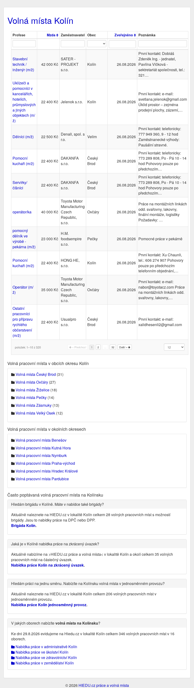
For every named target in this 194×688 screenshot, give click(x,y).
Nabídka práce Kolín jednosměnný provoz (48, 604)
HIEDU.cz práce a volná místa (104, 685)
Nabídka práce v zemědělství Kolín (44, 663)
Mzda (51, 35)
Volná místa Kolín (40, 20)
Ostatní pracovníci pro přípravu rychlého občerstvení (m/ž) (23, 322)
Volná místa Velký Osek (35, 413)
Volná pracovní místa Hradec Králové (47, 471)
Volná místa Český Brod (36, 374)
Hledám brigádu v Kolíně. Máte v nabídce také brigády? (57, 504)
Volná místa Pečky (31, 397)
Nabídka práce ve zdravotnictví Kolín (46, 657)
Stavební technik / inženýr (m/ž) (23, 64)
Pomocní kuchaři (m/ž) (23, 160)
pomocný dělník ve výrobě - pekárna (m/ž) (24, 238)
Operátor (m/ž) (23, 289)
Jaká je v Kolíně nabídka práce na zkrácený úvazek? (55, 544)
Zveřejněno (124, 35)
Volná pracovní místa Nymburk (41, 455)
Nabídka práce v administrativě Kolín (46, 646)
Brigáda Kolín (23, 525)
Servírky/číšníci (20, 185)
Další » (123, 347)
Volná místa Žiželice (32, 390)
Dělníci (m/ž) (23, 136)
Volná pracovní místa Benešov (41, 440)
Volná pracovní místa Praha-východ (45, 463)
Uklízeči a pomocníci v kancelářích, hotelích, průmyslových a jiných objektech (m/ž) (24, 101)
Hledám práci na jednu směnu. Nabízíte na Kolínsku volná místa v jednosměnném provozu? (88, 583)
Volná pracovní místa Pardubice (42, 478)
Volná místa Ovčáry (32, 382)
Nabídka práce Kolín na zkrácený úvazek (47, 565)
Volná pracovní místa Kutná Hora (43, 448)
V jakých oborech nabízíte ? (55, 623)
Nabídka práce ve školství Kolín (41, 652)
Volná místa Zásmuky (34, 405)
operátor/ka (22, 212)
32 (112, 347)
